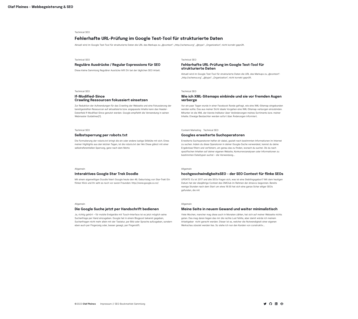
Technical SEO (82, 32)
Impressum (106, 303)
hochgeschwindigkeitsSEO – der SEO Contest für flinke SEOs (232, 174)
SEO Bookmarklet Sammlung (130, 303)
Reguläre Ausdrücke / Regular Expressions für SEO (117, 65)
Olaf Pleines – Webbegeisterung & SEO (40, 7)
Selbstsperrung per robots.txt (101, 135)
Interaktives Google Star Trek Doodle (106, 174)
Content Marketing (191, 130)
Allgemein (80, 168)
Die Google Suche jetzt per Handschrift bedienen (117, 209)
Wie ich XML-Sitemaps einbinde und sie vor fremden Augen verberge (231, 98)
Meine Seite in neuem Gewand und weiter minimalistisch (229, 209)
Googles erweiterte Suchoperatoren (213, 135)
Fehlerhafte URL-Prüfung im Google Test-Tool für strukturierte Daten (149, 38)
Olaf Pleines (89, 303)
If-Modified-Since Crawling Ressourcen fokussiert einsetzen (111, 98)
